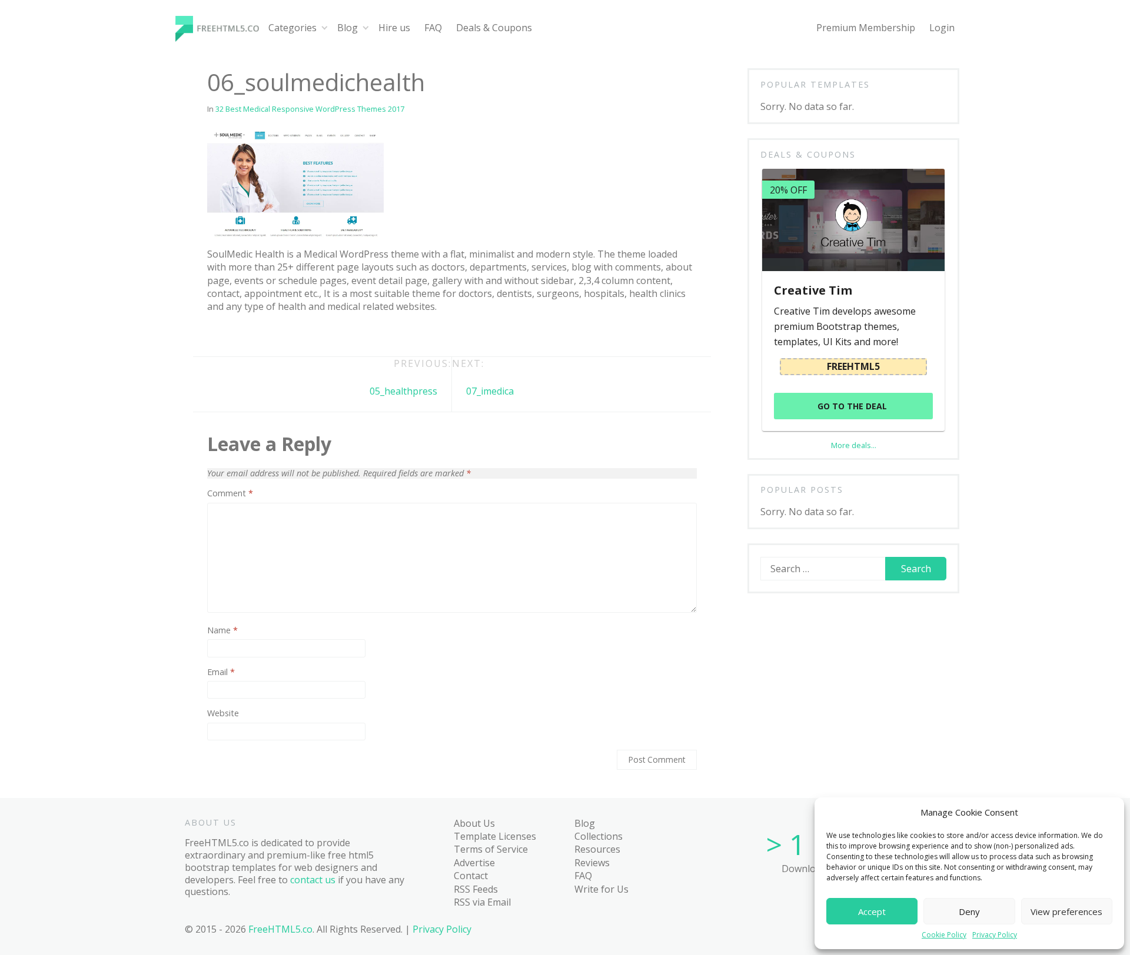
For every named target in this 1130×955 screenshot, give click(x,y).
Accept (872, 911)
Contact (471, 875)
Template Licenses (495, 836)
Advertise (474, 862)
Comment (230, 493)
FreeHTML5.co (280, 929)
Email (221, 672)
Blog (347, 27)
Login (942, 27)
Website (223, 713)
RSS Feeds (476, 889)
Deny (969, 911)
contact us (312, 879)
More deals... (853, 445)
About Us (474, 823)
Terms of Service (491, 849)
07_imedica (490, 391)
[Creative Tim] (853, 220)
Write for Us (601, 889)
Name (222, 630)
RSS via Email (482, 902)
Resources (597, 849)
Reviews (592, 862)
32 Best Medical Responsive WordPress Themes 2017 (309, 108)
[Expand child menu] (324, 28)
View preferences (1066, 911)
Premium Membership (865, 27)
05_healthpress (403, 391)
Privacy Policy (994, 935)
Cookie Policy (944, 935)
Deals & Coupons (494, 27)
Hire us (394, 27)
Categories (292, 27)
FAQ (433, 27)
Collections (598, 836)
